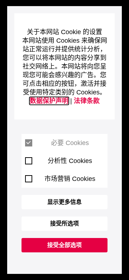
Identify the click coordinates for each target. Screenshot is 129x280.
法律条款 (87, 100)
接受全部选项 (64, 245)
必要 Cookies (70, 142)
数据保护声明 (49, 100)
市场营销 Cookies (69, 178)
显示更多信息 (64, 202)
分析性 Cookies (70, 160)
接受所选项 (64, 223)
